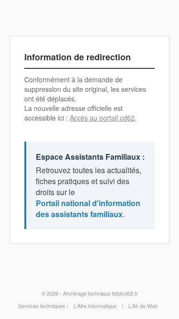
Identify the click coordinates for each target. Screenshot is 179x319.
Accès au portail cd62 (102, 117)
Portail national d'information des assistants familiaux (88, 209)
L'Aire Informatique (95, 305)
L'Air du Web (143, 305)
